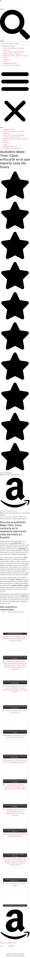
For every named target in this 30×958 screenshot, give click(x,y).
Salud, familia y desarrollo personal (13, 52)
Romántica (6, 59)
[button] (15, 97)
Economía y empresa (11, 517)
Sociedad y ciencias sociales (12, 65)
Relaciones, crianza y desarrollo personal (15, 55)
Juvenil (5, 61)
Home (2, 517)
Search (2, 9)
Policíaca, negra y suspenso (11, 54)
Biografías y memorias (10, 63)
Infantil (5, 57)
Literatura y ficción (9, 46)
